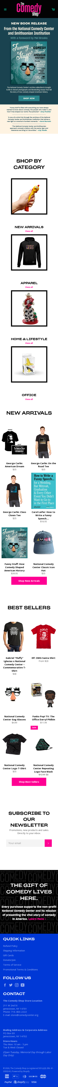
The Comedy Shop (18, 1068)
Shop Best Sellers (29, 781)
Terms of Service (12, 964)
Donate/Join (9, 959)
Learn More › (37, 919)
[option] (29, 76)
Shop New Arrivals (29, 580)
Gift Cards (8, 955)
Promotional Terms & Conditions (20, 969)
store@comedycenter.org (24, 1015)
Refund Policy (10, 945)
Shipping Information (14, 950)
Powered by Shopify (21, 1071)
